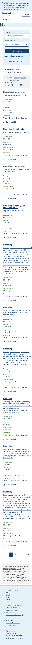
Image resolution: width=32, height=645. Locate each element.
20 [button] (16, 85)
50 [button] (21, 85)
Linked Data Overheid (13, 623)
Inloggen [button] (5, 19)
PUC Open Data (11, 625)
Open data (9, 620)
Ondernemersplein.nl (13, 636)
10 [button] (12, 85)
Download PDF (11, 122)
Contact (8, 592)
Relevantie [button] (8, 83)
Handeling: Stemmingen (14, 92)
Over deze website (12, 590)
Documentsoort (10, 41)
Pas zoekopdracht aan (15, 61)
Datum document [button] (13, 80)
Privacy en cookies (12, 608)
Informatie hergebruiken (14, 605)
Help (7, 597)
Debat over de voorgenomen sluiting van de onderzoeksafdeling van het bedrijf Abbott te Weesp (16, 312)
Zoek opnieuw (17, 51)
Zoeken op (8, 32)
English (8, 595)
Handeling (7, 244)
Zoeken (8, 600)
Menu (27, 14)
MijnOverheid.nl (11, 631)
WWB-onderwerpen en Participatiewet (16, 132)
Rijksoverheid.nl (11, 633)
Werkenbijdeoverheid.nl (14, 638)
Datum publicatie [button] (20, 78)
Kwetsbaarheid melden (13, 615)
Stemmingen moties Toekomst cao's (15, 95)
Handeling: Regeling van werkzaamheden (14, 206)
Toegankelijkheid (11, 610)
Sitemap (8, 612)
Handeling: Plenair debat (14, 129)
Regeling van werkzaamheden (13, 211)
